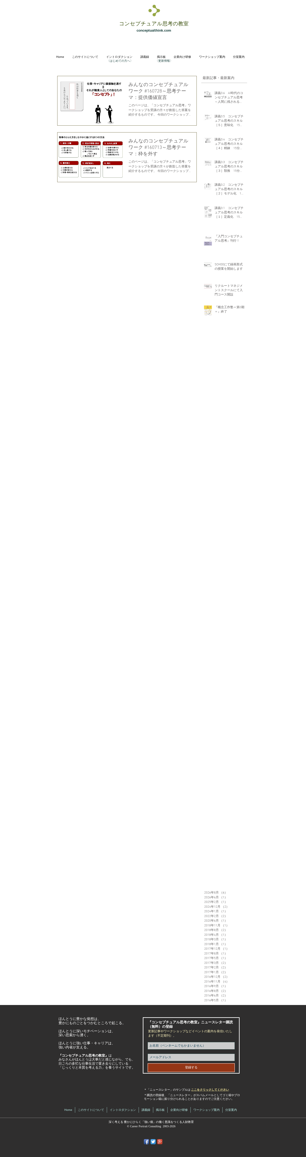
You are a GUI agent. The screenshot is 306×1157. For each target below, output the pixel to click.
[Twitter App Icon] (153, 1141)
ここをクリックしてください (210, 1090)
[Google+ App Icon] (159, 1141)
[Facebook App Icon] (146, 1141)
